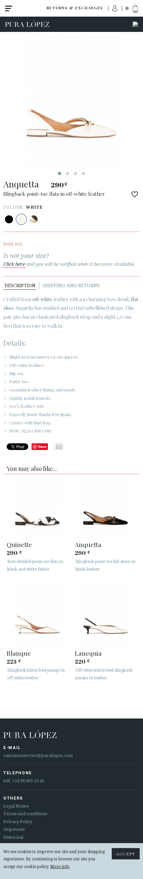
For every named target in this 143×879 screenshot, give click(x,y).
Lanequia (88, 653)
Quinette (19, 544)
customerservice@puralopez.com (38, 755)
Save (42, 446)
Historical (13, 837)
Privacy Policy (17, 821)
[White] (21, 219)
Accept (125, 853)
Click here (14, 264)
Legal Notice (16, 806)
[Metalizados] (33, 219)
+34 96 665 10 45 (28, 780)
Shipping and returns (71, 285)
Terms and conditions (25, 813)
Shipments (14, 829)
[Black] (9, 219)
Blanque (19, 653)
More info (60, 866)
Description (20, 285)
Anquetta (88, 544)
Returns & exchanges (75, 7)
